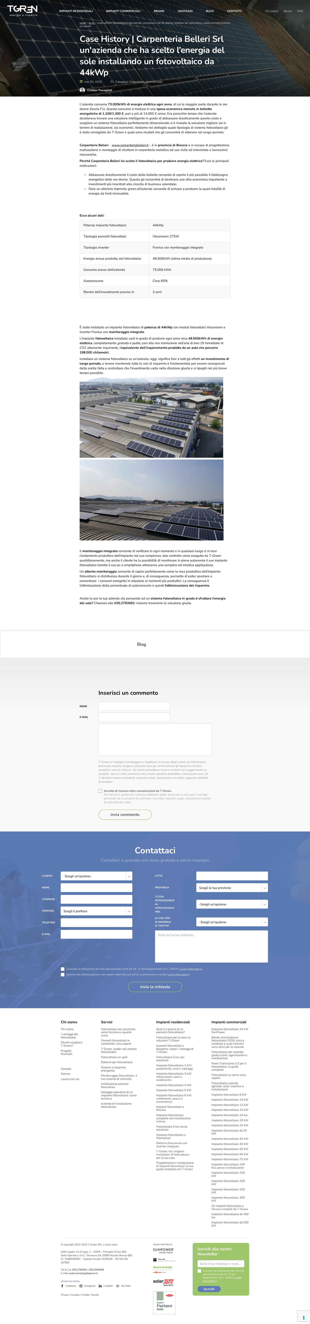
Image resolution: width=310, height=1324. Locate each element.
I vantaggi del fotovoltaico (69, 1036)
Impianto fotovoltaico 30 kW (230, 1139)
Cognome (48, 899)
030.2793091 (79, 1269)
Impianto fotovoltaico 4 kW (173, 1085)
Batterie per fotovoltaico (117, 1062)
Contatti (234, 11)
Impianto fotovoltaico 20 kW (230, 1125)
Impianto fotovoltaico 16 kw (230, 1115)
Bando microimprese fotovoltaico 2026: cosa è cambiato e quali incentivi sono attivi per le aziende (228, 1042)
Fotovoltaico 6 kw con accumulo (170, 1059)
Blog (210, 11)
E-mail (84, 717)
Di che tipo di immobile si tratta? (163, 922)
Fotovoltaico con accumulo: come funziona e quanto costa (118, 1032)
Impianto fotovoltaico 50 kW (230, 1149)
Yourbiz (95, 1295)
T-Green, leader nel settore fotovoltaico (119, 1051)
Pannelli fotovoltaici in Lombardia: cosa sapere (116, 1042)
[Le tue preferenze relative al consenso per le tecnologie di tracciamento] (303, 1317)
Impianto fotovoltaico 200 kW (228, 1183)
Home (83, 23)
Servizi (287, 11)
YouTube (125, 1286)
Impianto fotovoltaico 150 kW (228, 1174)
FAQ (300, 11)
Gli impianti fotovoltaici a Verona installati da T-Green (230, 1208)
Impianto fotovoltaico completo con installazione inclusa (173, 1118)
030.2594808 (96, 1269)
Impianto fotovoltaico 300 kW (228, 1199)
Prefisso (48, 911)
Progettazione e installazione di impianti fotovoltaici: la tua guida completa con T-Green (175, 1166)
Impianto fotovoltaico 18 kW (230, 1120)
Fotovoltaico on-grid (114, 1057)
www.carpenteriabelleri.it (130, 145)
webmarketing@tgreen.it (83, 1273)
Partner (66, 1074)
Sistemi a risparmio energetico (113, 1069)
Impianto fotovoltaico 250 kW (228, 1191)
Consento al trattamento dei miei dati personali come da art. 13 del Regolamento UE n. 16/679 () (134, 969)
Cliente (47, 876)
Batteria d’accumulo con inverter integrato (171, 1145)
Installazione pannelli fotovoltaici (114, 1085)
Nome (83, 706)
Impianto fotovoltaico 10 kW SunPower (230, 1031)
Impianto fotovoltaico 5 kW (173, 1090)
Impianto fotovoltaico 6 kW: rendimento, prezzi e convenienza (174, 1098)
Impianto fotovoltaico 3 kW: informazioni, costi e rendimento (174, 1077)
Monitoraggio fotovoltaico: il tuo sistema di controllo (119, 1077)
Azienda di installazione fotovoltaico (116, 1105)
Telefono (48, 922)
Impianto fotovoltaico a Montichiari (171, 1136)
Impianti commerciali (123, 11)
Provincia (162, 887)
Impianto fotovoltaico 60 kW (230, 1154)
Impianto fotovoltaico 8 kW (229, 1094)
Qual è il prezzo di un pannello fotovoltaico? (170, 1031)
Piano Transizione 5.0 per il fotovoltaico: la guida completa (229, 1067)
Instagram (89, 1286)
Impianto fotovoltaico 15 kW (230, 1110)
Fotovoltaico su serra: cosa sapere (229, 1077)
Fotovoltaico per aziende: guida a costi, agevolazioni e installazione (229, 1055)
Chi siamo (271, 11)
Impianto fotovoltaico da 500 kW (230, 1224)
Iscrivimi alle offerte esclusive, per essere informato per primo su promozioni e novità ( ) (128, 974)
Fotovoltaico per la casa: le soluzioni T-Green (173, 1039)
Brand (159, 11)
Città (158, 876)
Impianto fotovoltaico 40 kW (230, 1144)
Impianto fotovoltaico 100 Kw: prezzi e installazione (228, 1166)
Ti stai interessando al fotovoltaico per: (164, 904)
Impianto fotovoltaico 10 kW (230, 1100)
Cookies (75, 1295)
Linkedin (108, 1286)
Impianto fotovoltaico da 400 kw (230, 1216)
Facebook (70, 1286)
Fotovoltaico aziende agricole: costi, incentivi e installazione (228, 1086)
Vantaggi (185, 11)
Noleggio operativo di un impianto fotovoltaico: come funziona (119, 1095)
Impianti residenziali (76, 11)
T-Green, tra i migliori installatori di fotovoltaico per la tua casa (172, 1154)
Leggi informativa (191, 969)
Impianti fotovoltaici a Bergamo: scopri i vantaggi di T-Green (174, 1049)
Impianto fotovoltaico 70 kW (230, 1159)
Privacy (65, 1295)
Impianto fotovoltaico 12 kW (230, 1105)
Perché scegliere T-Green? (71, 1044)
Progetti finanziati (66, 1052)
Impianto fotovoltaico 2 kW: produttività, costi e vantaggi (174, 1067)
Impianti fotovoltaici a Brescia (170, 1108)
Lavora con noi (70, 1079)
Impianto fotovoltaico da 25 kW (229, 1132)
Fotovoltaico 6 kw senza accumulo (171, 1128)
